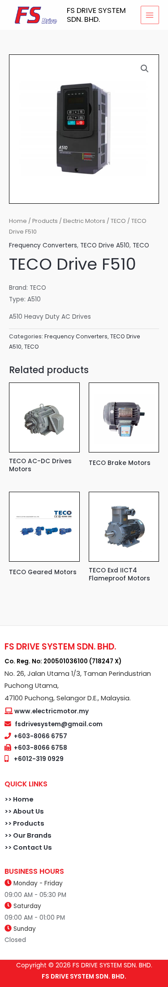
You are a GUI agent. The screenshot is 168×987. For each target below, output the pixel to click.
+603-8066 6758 (40, 748)
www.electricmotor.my (51, 711)
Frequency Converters (43, 245)
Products (45, 221)
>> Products (24, 823)
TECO (118, 221)
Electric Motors (84, 221)
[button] (145, 69)
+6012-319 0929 (39, 759)
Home (18, 221)
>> (8, 799)
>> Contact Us (28, 847)
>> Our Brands (28, 835)
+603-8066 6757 (40, 736)
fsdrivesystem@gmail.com (59, 724)
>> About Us (24, 811)
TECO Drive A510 (104, 245)
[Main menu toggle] (150, 15)
